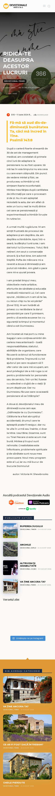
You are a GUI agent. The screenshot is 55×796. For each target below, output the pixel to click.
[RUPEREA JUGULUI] (10, 530)
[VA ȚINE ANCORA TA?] (10, 586)
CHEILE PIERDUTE (14, 782)
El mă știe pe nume (31, 87)
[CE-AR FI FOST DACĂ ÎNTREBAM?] (27, 727)
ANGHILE (25, 544)
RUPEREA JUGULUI (31, 526)
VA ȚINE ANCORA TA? (33, 581)
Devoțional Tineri (28, 529)
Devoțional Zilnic (28, 569)
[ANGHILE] (10, 549)
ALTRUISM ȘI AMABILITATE (28, 564)
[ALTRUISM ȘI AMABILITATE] (10, 567)
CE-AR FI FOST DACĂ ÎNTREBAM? (23, 744)
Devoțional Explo (28, 548)
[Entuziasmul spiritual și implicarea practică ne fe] (27, 619)
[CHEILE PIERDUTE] (27, 766)
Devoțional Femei (14, 81)
